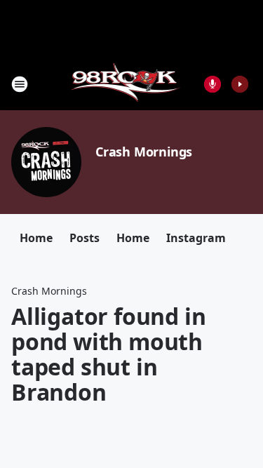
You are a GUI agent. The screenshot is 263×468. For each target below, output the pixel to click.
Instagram (196, 238)
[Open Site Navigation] (19, 84)
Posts (84, 238)
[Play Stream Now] (239, 84)
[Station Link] (127, 84)
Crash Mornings (143, 151)
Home (36, 238)
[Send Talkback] (212, 84)
